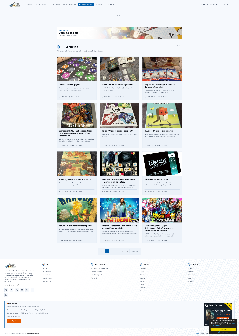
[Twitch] (200, 4)
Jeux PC (45, 268)
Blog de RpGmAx (40, 310)
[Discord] (217, 4)
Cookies (190, 281)
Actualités (143, 268)
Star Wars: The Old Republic (99, 268)
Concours (142, 291)
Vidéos (142, 284)
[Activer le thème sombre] (228, 4)
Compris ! (223, 329)
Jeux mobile (46, 275)
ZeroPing (24, 310)
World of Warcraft (96, 271)
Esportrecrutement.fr (13, 316)
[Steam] (197, 4)
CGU (189, 278)
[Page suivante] (127, 251)
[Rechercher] (224, 4)
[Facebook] (210, 4)
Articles (142, 271)
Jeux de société (47, 278)
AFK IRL (142, 281)
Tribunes (142, 278)
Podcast (142, 287)
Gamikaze (10, 310)
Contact (190, 268)
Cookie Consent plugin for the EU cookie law (223, 332)
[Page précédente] (102, 251)
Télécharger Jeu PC (27, 313)
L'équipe (190, 271)
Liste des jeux (47, 281)
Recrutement (192, 275)
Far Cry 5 (94, 278)
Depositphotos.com (13, 313)
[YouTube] (203, 4)
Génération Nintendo (41, 313)
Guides (142, 275)
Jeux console (47, 271)
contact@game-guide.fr (11, 285)
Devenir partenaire (14, 321)
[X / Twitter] (207, 4)
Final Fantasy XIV (96, 275)
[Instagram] (213, 4)
